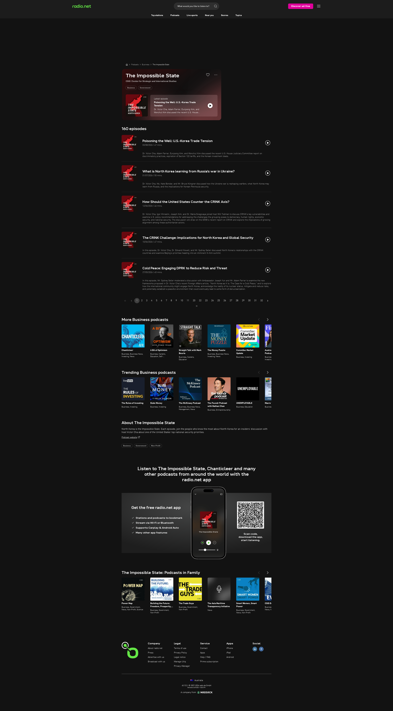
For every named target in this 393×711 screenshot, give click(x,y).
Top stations (157, 15)
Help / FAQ (205, 657)
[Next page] (267, 300)
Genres (224, 15)
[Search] (215, 6)
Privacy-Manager (182, 666)
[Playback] (210, 105)
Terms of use (180, 648)
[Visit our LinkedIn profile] (255, 649)
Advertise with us (156, 657)
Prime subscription (209, 662)
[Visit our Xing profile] (261, 649)
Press (150, 653)
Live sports (192, 15)
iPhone (229, 648)
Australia (198, 680)
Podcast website (129, 437)
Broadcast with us (156, 662)
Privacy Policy (180, 653)
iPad (228, 653)
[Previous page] (131, 300)
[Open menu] (319, 6)
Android (230, 657)
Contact (204, 648)
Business (131, 88)
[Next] (267, 318)
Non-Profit (155, 446)
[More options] (216, 75)
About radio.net (155, 648)
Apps (202, 653)
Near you (209, 15)
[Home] (127, 64)
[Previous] (259, 318)
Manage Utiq (180, 662)
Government (145, 88)
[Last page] (196, 306)
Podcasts (174, 15)
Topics (238, 15)
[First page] (125, 300)
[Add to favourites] (207, 74)
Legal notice (179, 657)
